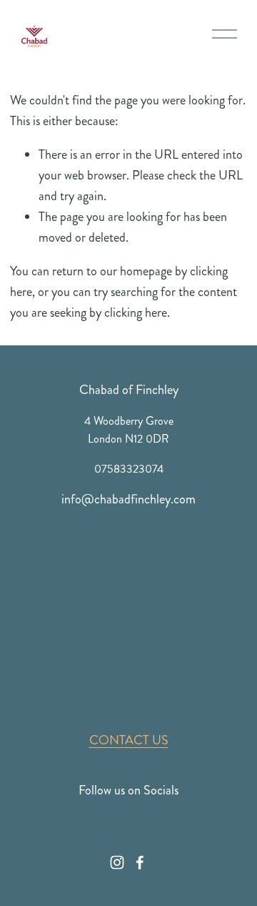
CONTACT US (128, 740)
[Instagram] (117, 862)
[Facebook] (140, 862)
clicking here (135, 312)
